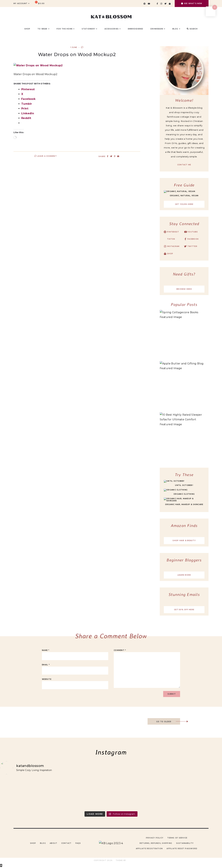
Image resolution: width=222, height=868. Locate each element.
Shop (33, 843)
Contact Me (184, 165)
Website (46, 679)
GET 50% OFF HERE (184, 610)
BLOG (175, 29)
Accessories (111, 29)
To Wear (42, 29)
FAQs (78, 843)
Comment (120, 650)
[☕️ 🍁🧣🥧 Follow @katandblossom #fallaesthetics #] (27, 793)
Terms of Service (177, 838)
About (53, 843)
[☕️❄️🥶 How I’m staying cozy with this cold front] (195, 793)
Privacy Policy (154, 838)
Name (45, 650)
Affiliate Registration (149, 849)
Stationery (88, 29)
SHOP (27, 29)
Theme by (121, 860)
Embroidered (135, 29)
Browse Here (184, 289)
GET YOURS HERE (184, 204)
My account (20, 3)
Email (46, 665)
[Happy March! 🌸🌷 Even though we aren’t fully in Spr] (139, 793)
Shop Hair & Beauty (184, 540)
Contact (66, 843)
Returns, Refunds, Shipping (156, 843)
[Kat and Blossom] (111, 843)
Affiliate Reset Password (182, 849)
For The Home (64, 29)
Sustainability (185, 843)
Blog (43, 843)
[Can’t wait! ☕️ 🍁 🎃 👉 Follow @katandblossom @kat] (83, 793)
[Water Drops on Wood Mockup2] (38, 65)
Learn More (184, 575)
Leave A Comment (47, 156)
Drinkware (156, 29)
